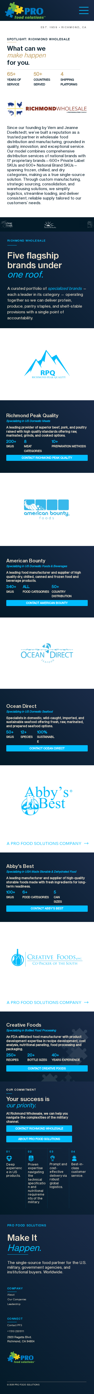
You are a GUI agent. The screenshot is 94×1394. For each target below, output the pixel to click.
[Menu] (84, 10)
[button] (47, 458)
